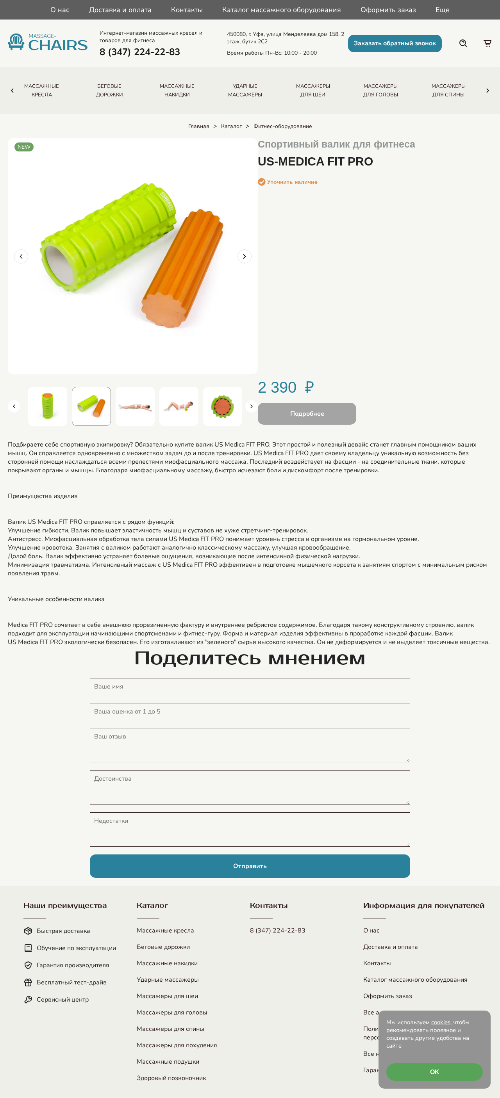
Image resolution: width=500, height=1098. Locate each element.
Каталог (231, 126)
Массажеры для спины (170, 1029)
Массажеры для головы (172, 1012)
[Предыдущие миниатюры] (14, 406)
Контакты (187, 9)
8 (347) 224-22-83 (277, 930)
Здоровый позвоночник (171, 1078)
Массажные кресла (165, 930)
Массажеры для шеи (167, 996)
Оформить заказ (388, 9)
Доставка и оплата (120, 9)
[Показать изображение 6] (222, 406)
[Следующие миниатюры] (251, 406)
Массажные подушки (168, 1061)
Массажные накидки (167, 963)
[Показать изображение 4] (135, 406)
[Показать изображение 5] (178, 406)
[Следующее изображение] (245, 256)
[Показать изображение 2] (47, 406)
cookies (440, 1022)
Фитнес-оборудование (283, 126)
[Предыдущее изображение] (21, 256)
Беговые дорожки (163, 947)
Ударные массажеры (168, 979)
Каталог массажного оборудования (281, 9)
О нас (60, 9)
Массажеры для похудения (177, 1045)
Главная (198, 126)
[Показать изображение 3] (91, 406)
